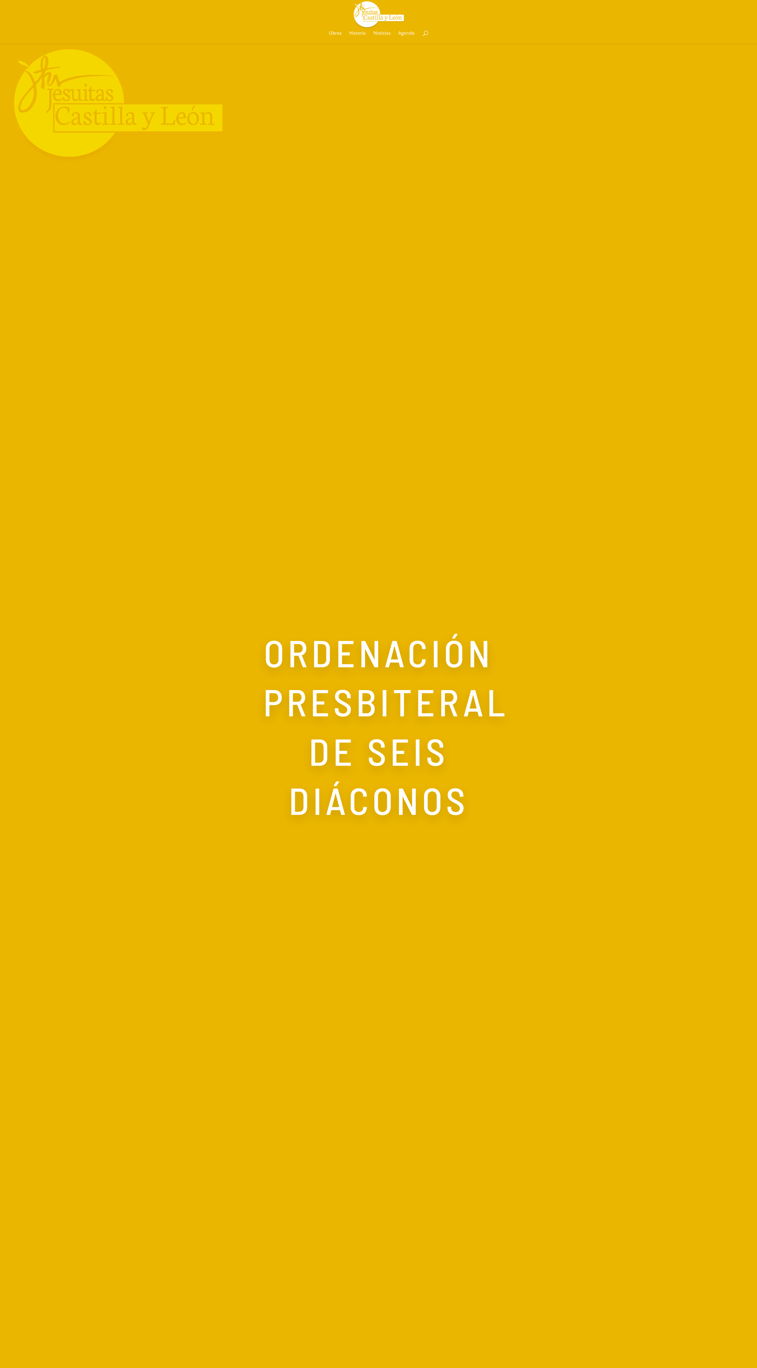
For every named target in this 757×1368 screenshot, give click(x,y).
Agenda (406, 33)
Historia (357, 33)
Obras (335, 33)
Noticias (382, 33)
